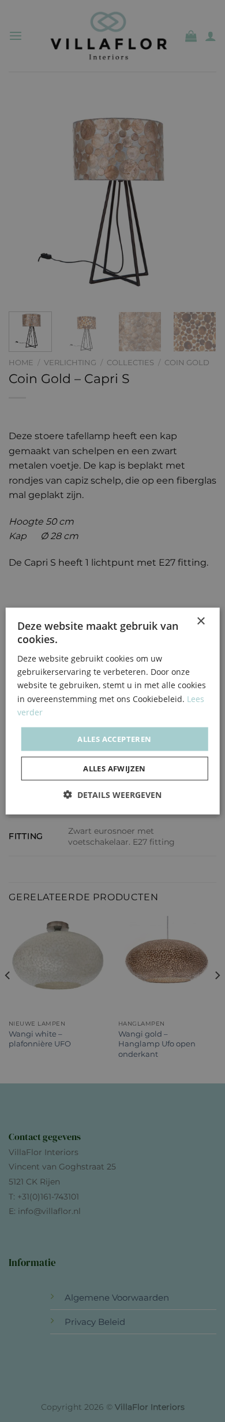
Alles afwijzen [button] (114, 768)
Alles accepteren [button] (114, 738)
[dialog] (112, 711)
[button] (112, 794)
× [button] (200, 621)
